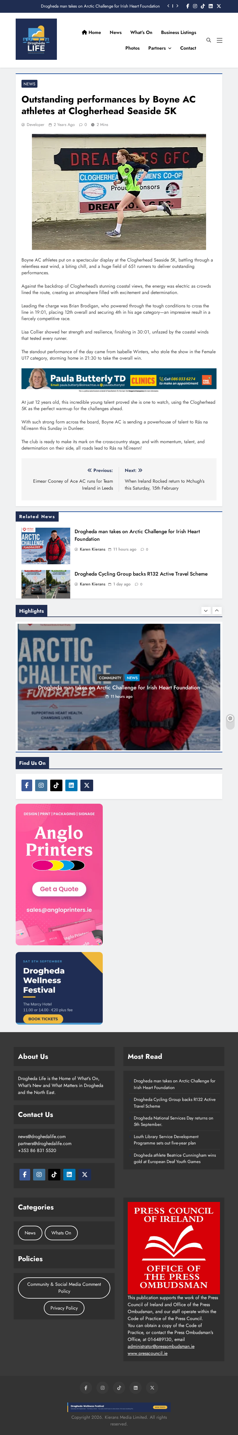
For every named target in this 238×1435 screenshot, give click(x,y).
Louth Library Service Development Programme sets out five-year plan (166, 1139)
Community (110, 678)
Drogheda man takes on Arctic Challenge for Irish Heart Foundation (100, 6)
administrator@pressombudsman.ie (161, 1346)
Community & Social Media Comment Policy (64, 1288)
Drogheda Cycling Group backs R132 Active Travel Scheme (141, 574)
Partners (157, 48)
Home (94, 32)
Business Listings (178, 32)
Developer (35, 124)
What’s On (141, 32)
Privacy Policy (64, 1308)
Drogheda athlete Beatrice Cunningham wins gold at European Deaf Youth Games (175, 1158)
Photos (132, 48)
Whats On (61, 1233)
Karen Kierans (92, 549)
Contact (188, 48)
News (116, 32)
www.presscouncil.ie (147, 1353)
